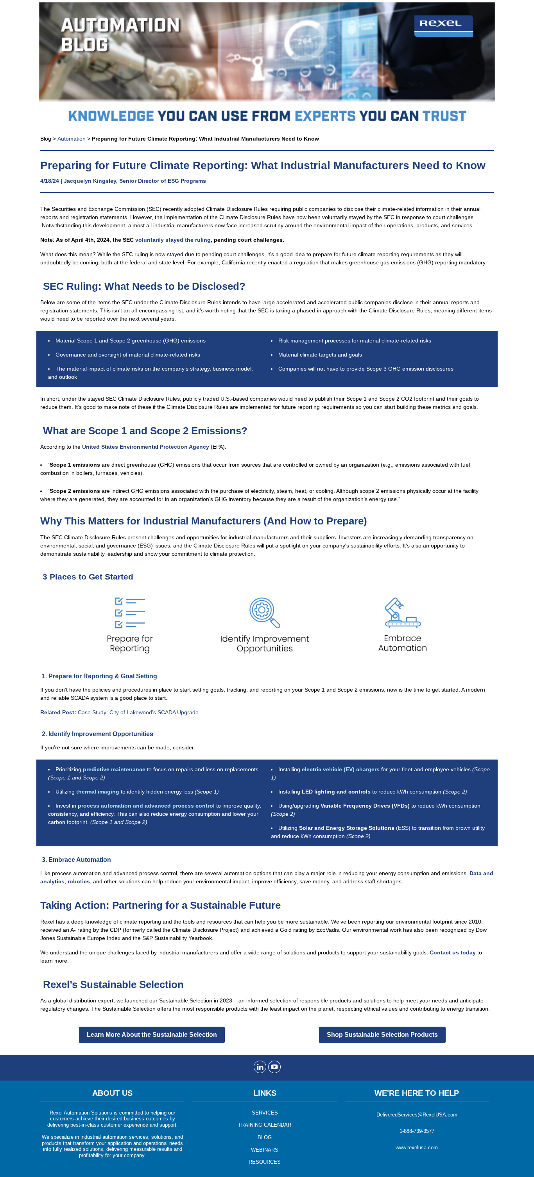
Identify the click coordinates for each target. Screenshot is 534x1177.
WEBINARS (264, 1150)
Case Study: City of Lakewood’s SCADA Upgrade (119, 712)
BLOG (265, 1137)
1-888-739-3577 (417, 1131)
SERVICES (265, 1113)
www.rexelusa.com (417, 1147)
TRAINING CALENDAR (264, 1125)
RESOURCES (265, 1162)
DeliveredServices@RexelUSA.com (416, 1115)
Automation (71, 139)
